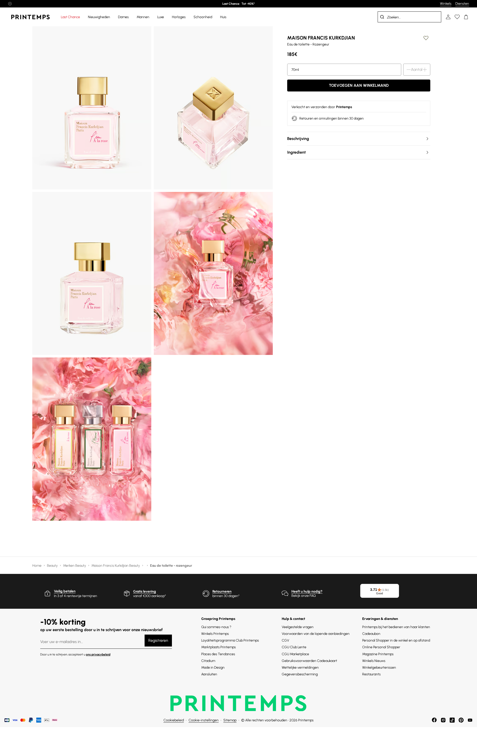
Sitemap (230, 720)
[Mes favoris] (457, 17)
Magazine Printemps (378, 654)
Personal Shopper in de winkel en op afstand (396, 640)
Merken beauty (75, 565)
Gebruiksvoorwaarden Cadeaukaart (309, 661)
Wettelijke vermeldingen (300, 667)
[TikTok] (452, 720)
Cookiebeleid (173, 720)
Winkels (445, 3)
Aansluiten (209, 674)
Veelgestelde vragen (298, 627)
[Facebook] (434, 720)
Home (37, 565)
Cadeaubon (371, 634)
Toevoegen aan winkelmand (359, 85)
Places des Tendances (218, 654)
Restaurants (371, 674)
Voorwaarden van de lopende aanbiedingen (316, 634)
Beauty (52, 565)
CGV (285, 640)
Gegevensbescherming (300, 674)
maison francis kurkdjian (321, 38)
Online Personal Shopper (381, 647)
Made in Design (213, 667)
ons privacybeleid (98, 654)
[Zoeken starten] (382, 17)
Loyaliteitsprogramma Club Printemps (230, 640)
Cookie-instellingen (204, 720)
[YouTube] (470, 720)
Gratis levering (144, 591)
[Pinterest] (461, 720)
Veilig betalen (65, 591)
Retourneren (222, 591)
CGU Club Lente (294, 647)
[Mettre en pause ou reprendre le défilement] (10, 4)
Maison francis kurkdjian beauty (116, 565)
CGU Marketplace (295, 654)
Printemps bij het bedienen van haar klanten (396, 627)
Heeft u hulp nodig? (306, 591)
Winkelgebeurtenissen (379, 667)
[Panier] (466, 17)
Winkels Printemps (215, 634)
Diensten (462, 3)
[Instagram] (443, 720)
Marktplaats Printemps (218, 647)
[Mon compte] (448, 17)
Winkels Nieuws (373, 661)
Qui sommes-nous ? (216, 627)
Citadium (208, 661)
